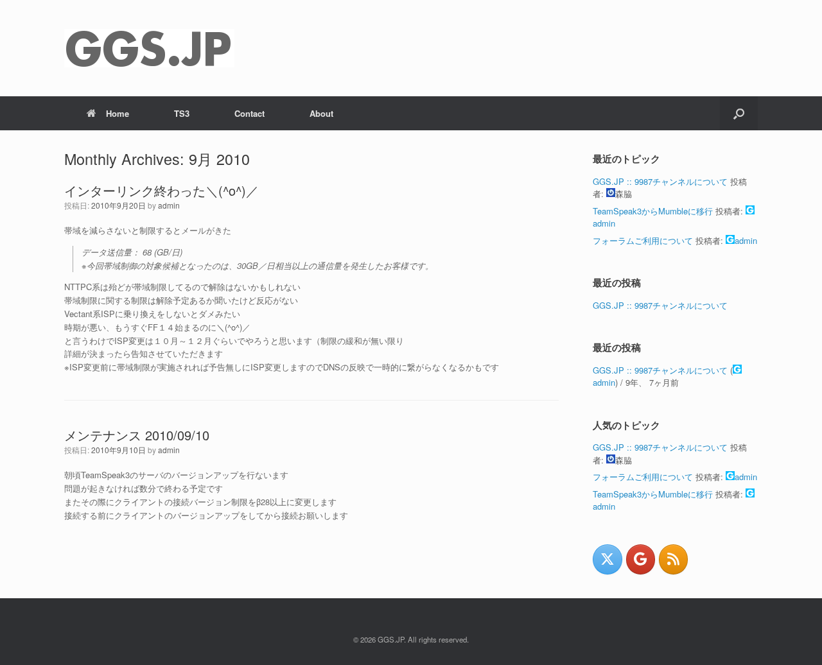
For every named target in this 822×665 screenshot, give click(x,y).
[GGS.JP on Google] (640, 559)
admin (169, 205)
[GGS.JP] (149, 48)
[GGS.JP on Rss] (673, 559)
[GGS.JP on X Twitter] (607, 559)
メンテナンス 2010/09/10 (136, 435)
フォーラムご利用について (643, 240)
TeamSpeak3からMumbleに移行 (653, 211)
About (321, 113)
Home (117, 113)
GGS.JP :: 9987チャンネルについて (660, 181)
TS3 (181, 113)
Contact (249, 113)
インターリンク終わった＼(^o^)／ (161, 190)
